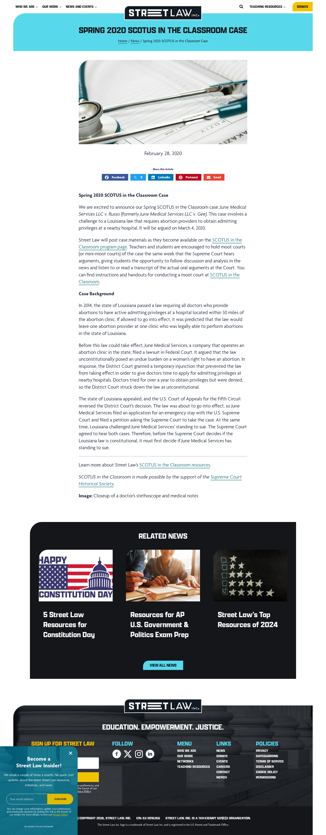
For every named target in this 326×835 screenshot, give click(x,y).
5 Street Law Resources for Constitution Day (69, 624)
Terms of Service (270, 761)
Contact (223, 772)
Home (122, 41)
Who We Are (186, 751)
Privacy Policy (83, 791)
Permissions (266, 777)
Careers (223, 767)
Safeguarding (267, 756)
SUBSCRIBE (60, 799)
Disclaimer (265, 767)
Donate (302, 6)
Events (222, 761)
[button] (116, 754)
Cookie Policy (267, 772)
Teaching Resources (193, 767)
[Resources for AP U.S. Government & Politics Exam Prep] (163, 575)
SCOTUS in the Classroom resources (174, 465)
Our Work (185, 756)
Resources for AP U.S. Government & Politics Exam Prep (159, 624)
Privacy (262, 751)
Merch (221, 777)
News (135, 41)
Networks (185, 761)
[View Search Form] (241, 7)
